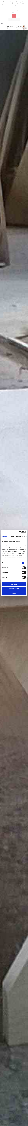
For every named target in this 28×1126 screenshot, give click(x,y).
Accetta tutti (14, 584)
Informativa (14, 19)
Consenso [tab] (4, 536)
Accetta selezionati (14, 588)
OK (14, 16)
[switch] (24, 567)
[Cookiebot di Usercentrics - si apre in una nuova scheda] (19, 532)
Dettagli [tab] (12, 536)
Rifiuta (14, 593)
